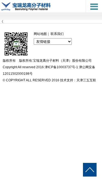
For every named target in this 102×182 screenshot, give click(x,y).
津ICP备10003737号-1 (61, 67)
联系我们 (57, 34)
